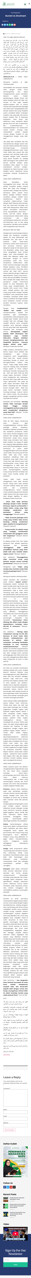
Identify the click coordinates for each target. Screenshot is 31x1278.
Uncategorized (15, 13)
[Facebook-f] (4, 1187)
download (6, 1055)
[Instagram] (14, 1187)
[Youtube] (11, 1187)
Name (5, 1109)
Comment (6, 1088)
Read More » (12, 1201)
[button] (25, 4)
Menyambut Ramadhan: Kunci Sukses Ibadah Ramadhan (18, 1206)
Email (5, 1116)
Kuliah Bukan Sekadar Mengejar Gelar (17, 1198)
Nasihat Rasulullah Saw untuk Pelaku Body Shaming (17, 1214)
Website (5, 1122)
